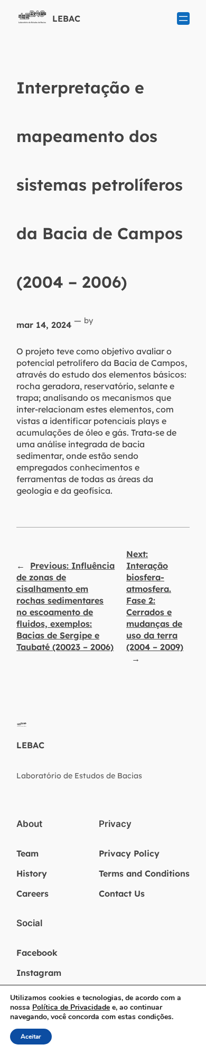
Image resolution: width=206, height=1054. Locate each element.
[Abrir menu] (183, 18)
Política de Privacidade (71, 1007)
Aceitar (31, 1036)
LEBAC (66, 18)
